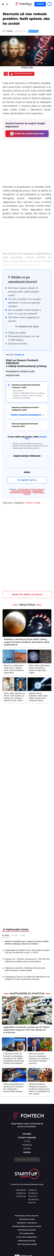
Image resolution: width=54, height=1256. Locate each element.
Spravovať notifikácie (27, 1159)
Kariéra (27, 1152)
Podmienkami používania (21, 491)
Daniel (10, 31)
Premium (40, 4)
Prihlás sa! (19, 355)
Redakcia (27, 1145)
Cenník (27, 1149)
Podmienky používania (27, 1230)
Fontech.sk (21, 1196)
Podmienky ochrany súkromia (27, 1216)
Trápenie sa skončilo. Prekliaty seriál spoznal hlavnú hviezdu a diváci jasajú (25, 969)
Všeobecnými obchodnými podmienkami (26, 491)
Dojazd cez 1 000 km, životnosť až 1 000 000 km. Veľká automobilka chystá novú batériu (27, 960)
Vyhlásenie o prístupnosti (27, 1223)
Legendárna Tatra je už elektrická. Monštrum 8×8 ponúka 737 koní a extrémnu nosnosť (27, 978)
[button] (29, 391)
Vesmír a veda (33, 502)
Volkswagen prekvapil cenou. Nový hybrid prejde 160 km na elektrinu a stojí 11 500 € (27, 951)
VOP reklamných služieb (27, 1244)
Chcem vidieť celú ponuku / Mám (27, 438)
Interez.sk (32, 1190)
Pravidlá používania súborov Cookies (26, 1226)
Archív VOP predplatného (27, 1237)
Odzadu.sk (21, 1193)
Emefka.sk (32, 1193)
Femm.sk (32, 1196)
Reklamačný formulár (26, 1241)
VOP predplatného (26, 1233)
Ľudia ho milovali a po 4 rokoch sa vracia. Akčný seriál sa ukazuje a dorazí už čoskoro (26, 943)
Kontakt (27, 1134)
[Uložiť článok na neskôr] (6, 74)
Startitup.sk (21, 1190)
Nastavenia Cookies (27, 1219)
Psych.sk (32, 1203)
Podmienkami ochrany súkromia (31, 489)
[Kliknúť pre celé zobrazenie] (27, 51)
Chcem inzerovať (27, 1138)
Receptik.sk (33, 1199)
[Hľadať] (7, 4)
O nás (27, 1141)
